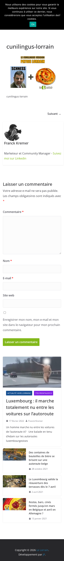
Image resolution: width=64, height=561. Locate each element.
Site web (8, 295)
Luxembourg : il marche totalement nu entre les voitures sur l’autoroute (30, 407)
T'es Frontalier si (43, 393)
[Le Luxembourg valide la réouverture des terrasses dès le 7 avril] (14, 485)
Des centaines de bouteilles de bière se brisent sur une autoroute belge (42, 458)
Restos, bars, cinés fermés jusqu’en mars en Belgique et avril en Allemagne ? (42, 507)
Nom (7, 261)
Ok (32, 24)
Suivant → (54, 114)
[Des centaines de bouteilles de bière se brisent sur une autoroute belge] (14, 460)
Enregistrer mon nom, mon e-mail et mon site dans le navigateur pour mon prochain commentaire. (31, 325)
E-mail (8, 278)
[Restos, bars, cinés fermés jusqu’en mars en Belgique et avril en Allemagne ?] (14, 510)
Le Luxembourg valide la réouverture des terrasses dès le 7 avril (43, 483)
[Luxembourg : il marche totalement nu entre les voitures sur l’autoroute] (32, 372)
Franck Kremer (35, 420)
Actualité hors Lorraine (19, 393)
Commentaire (13, 212)
